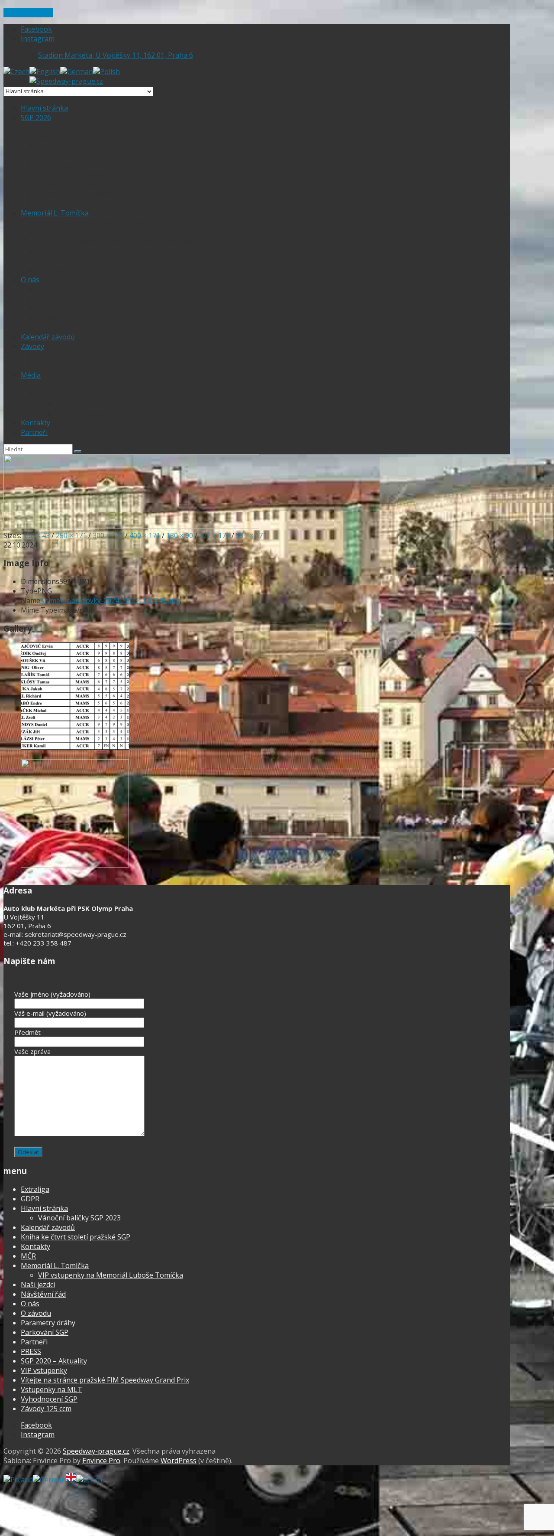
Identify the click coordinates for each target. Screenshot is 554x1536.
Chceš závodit (62, 318)
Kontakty (35, 422)
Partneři (34, 432)
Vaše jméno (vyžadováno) (52, 994)
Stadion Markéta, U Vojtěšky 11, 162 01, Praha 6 (115, 55)
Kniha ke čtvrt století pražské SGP (75, 1237)
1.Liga (48, 365)
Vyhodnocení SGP (67, 203)
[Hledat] (77, 451)
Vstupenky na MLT (70, 232)
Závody (32, 346)
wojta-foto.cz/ (80, 413)
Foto (46, 394)
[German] (76, 71)
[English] (44, 71)
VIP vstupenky (62, 165)
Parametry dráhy (67, 298)
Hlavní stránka (44, 108)
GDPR (47, 327)
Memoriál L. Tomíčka (55, 213)
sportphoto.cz (79, 403)
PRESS (48, 384)
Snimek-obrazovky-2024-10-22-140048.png (110, 600)
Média (31, 375)
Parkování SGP (63, 155)
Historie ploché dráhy (75, 289)
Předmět (27, 1032)
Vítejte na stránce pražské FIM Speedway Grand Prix (128, 127)
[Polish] (106, 71)
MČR (28, 1256)
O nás (30, 279)
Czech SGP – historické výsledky (93, 194)
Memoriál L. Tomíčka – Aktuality (94, 222)
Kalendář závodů (48, 337)
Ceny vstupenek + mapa (80, 146)
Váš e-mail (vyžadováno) (50, 1013)
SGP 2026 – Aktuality (73, 136)
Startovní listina (66, 251)
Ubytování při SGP (69, 184)
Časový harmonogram (76, 174)
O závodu (54, 270)
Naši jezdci (57, 308)
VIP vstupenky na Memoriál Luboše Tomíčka (114, 241)
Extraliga (54, 356)
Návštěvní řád (43, 1294)
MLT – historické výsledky (83, 260)
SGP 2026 (36, 117)
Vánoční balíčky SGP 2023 (79, 1218)
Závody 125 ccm (46, 1408)
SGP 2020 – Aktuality (54, 1361)
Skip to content (28, 12)
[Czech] (16, 71)
